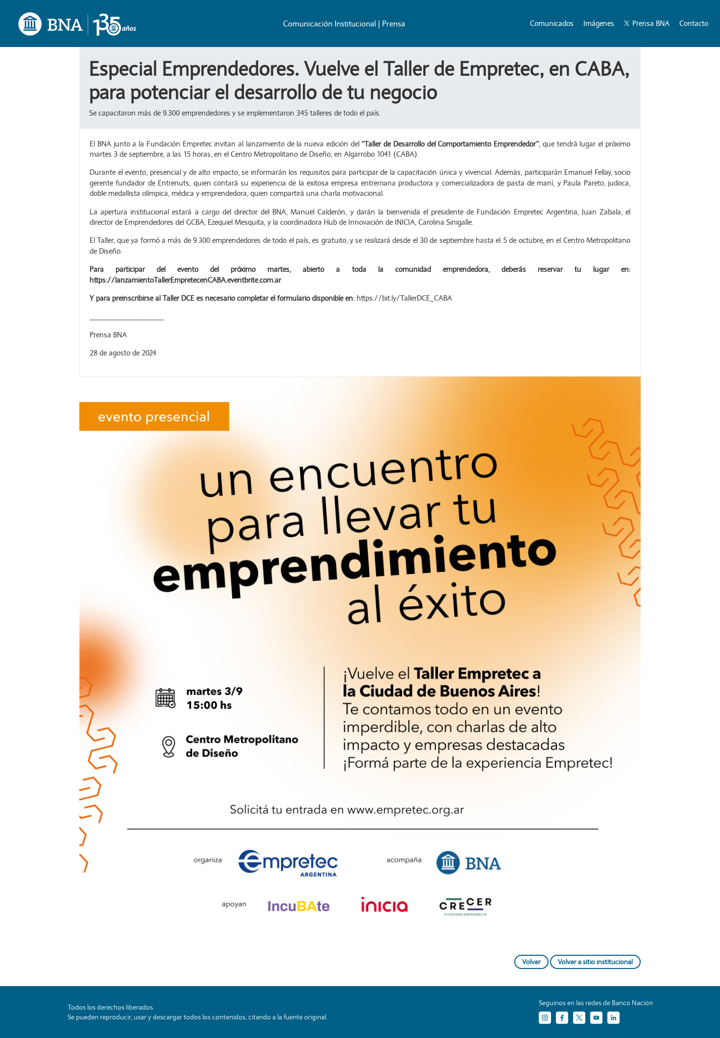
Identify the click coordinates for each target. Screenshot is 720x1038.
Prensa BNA (650, 23)
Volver (531, 961)
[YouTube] (596, 1018)
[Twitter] (579, 1018)
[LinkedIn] (613, 1018)
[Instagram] (545, 1018)
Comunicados (552, 23)
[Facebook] (562, 1018)
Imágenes (598, 23)
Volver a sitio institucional (595, 961)
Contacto (693, 23)
